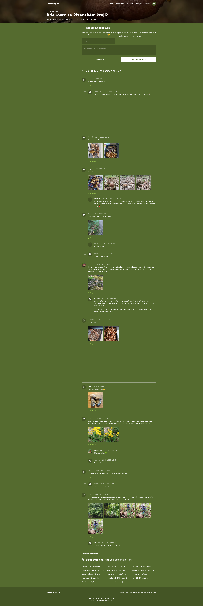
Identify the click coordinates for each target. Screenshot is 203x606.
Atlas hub (129, 4)
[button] (99, 59)
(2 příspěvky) (93, 570)
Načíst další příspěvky (90, 554)
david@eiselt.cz (107, 601)
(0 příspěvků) (91, 566)
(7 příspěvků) (117, 566)
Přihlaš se (121, 36)
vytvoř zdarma (136, 36)
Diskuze (147, 4)
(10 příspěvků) (117, 578)
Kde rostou (120, 4)
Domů (111, 4)
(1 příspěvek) (91, 574)
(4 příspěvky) (140, 578)
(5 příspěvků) (116, 570)
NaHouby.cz (53, 3)
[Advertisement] (62, 57)
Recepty (139, 4)
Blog (154, 592)
